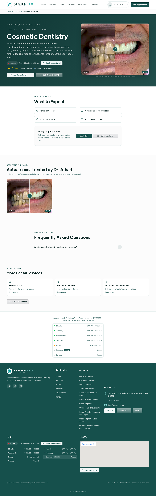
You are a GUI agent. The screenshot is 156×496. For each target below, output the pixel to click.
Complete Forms (107, 136)
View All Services (19, 302)
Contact (59, 397)
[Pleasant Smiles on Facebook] (9, 386)
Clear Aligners (85, 404)
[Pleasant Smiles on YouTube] (21, 386)
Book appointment (53, 63)
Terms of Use (125, 483)
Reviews (59, 388)
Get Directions (91, 470)
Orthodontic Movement (89, 408)
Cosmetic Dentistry (87, 380)
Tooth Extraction (86, 388)
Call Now (109, 410)
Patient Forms (124, 410)
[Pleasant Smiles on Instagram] (15, 386)
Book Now (84, 136)
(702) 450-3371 (51, 75)
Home (9, 12)
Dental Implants (86, 384)
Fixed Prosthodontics (88, 399)
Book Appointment (140, 4)
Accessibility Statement (140, 483)
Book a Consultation (19, 75)
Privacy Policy (113, 483)
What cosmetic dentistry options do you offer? (55, 247)
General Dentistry (87, 376)
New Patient (61, 393)
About (58, 384)
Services (17, 12)
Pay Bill (137, 410)
